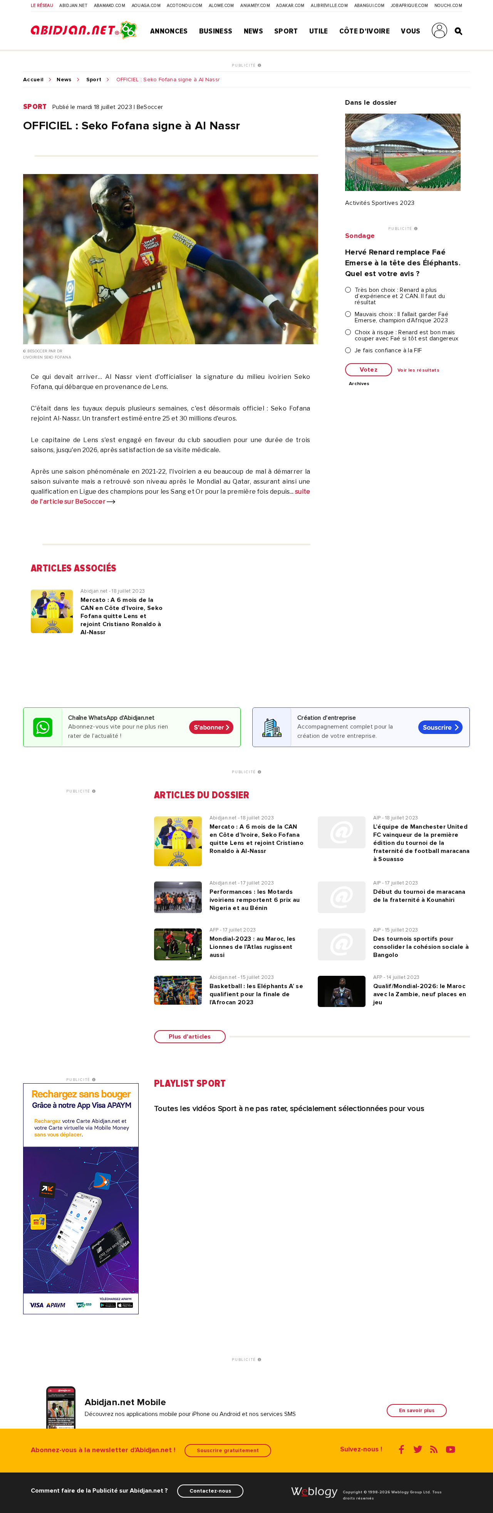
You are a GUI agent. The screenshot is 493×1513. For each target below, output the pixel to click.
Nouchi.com (448, 6)
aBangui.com (369, 6)
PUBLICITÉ (245, 65)
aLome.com (221, 6)
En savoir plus (416, 1410)
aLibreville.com (329, 6)
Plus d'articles (190, 1037)
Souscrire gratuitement (228, 1450)
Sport (286, 31)
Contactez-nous (210, 1491)
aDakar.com (290, 6)
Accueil (33, 79)
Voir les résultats (418, 370)
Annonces (169, 31)
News (253, 31)
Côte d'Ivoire (364, 31)
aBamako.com (110, 6)
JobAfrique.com (409, 6)
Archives (359, 384)
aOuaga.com (146, 6)
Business (216, 31)
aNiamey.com (255, 6)
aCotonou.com (184, 6)
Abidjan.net (73, 6)
